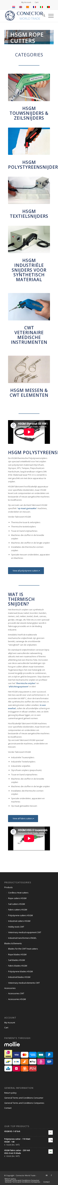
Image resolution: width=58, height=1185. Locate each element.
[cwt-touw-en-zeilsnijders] (29, 87)
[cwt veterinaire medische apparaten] (29, 306)
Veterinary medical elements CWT (24, 982)
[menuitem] (26, 2)
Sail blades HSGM (16, 960)
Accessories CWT (16, 993)
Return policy (10, 1092)
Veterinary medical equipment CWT (24, 932)
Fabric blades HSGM (17, 965)
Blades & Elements (13, 943)
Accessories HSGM (17, 999)
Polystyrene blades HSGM (20, 971)
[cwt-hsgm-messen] (29, 369)
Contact (7, 1107)
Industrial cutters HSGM (19, 921)
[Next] (51, 37)
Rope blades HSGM (17, 954)
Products (8, 887)
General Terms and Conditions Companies (24, 1103)
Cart (36, 2)
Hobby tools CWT (16, 926)
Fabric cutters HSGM (17, 909)
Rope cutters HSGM (17, 898)
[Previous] (7, 37)
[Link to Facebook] (51, 1175)
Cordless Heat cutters (18, 892)
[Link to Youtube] (46, 1175)
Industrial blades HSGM (19, 977)
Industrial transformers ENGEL (22, 938)
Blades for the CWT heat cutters (23, 948)
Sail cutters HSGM (16, 904)
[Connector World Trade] (24, 16)
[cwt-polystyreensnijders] (29, 141)
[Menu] (49, 16)
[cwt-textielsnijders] (29, 190)
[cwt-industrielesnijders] (29, 239)
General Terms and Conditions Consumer (23, 1097)
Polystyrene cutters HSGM (20, 915)
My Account (26, 2)
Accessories (10, 988)
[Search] (42, 16)
